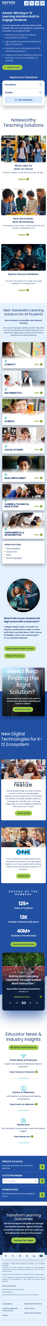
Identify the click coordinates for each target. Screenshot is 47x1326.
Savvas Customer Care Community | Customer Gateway (20, 1295)
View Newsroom (22, 1136)
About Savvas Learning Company (13, 1289)
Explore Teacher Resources (25, 1047)
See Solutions (25, 99)
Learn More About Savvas (23, 944)
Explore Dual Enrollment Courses (19, 648)
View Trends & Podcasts (22, 1071)
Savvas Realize (23, 813)
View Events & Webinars (22, 1104)
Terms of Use (29, 1308)
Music (8, 555)
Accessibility (7, 1304)
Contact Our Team (23, 709)
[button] (10, 1003)
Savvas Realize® (13, 548)
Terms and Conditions (32, 1313)
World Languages (14, 558)
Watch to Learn (13, 67)
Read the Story (22, 996)
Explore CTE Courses (14, 656)
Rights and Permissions (33, 1304)
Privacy (5, 1315)
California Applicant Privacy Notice (10, 1309)
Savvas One (11, 551)
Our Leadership (7, 1292)
